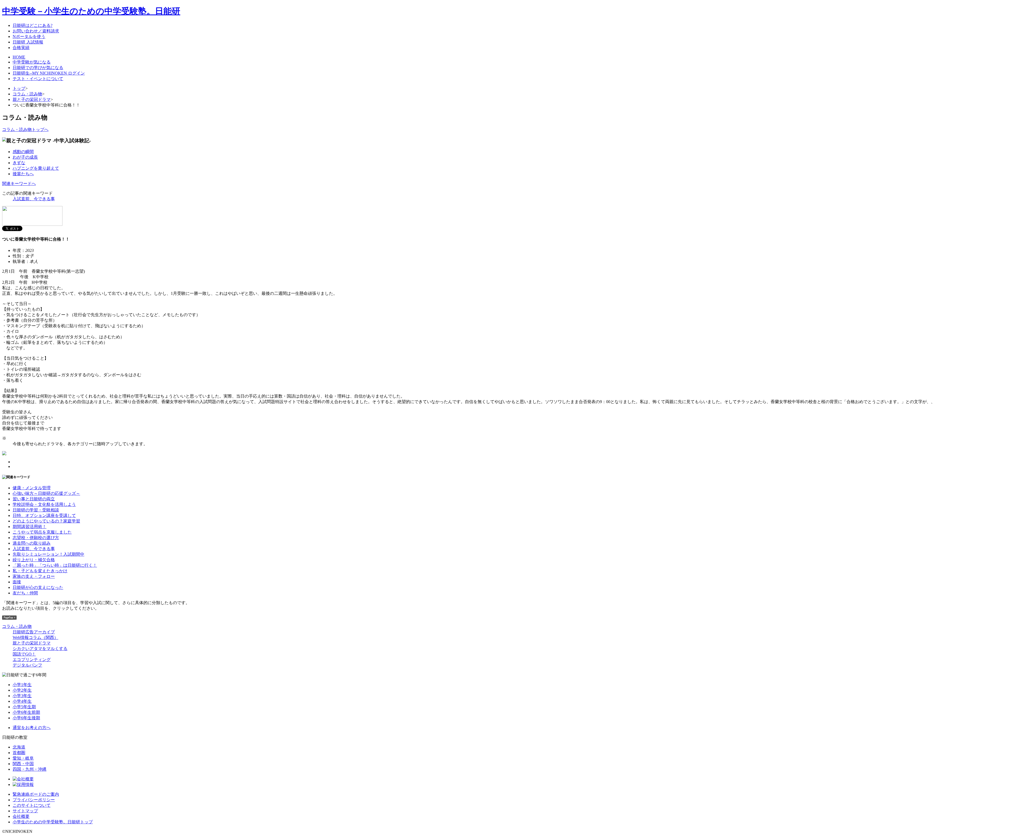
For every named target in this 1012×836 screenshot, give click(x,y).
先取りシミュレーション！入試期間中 (48, 554)
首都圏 (19, 752)
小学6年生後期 (26, 718)
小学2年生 (22, 690)
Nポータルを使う (29, 36)
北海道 (19, 747)
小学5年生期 (24, 707)
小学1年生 (22, 684)
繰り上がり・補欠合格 (34, 560)
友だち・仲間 (25, 593)
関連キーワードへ (19, 183)
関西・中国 (23, 763)
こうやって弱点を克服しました (42, 532)
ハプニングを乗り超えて (36, 168)
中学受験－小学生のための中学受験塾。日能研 (91, 11)
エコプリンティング (32, 659)
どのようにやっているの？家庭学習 (46, 521)
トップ (19, 88)
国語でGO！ (24, 654)
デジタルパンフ (27, 665)
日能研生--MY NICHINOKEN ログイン (49, 73)
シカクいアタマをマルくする (40, 648)
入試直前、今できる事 (34, 199)
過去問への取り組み (32, 543)
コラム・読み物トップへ (25, 129)
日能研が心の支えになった (38, 587)
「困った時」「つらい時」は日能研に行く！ (55, 565)
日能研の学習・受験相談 (36, 510)
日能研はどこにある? (32, 25)
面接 (17, 582)
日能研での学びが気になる (38, 67)
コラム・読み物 (27, 94)
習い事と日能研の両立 (34, 499)
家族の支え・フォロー (34, 576)
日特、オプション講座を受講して (44, 515)
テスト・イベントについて (38, 78)
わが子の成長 (25, 157)
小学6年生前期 (26, 712)
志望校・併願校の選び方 (36, 537)
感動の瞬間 (23, 151)
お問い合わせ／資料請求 (36, 31)
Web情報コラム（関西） (35, 637)
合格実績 (21, 47)
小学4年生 (22, 701)
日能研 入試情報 (28, 42)
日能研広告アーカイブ (34, 632)
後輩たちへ (23, 174)
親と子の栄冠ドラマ (32, 99)
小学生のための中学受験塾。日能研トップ (53, 822)
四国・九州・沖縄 (29, 769)
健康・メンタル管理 (32, 488)
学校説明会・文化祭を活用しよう (44, 504)
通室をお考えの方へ (32, 727)
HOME (19, 57)
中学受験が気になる (32, 62)
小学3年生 (22, 695)
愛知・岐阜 (23, 758)
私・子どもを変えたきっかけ (40, 571)
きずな (19, 162)
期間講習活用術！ (29, 526)
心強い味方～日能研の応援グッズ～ (46, 493)
